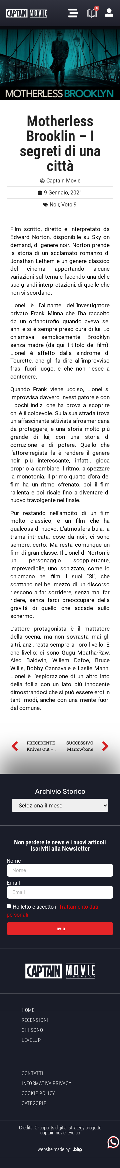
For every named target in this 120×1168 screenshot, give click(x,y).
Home (28, 1010)
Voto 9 (69, 204)
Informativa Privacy (46, 1083)
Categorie (34, 1103)
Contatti (33, 1073)
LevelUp (31, 1040)
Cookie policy (38, 1093)
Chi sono (32, 1030)
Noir (54, 204)
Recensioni (35, 1020)
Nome (14, 861)
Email (13, 883)
